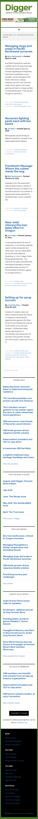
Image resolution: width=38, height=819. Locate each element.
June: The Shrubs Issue (14, 496)
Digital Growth (10, 780)
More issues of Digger (11, 519)
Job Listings (9, 793)
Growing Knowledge (21, 102)
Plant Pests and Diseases (13, 104)
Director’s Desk (11, 770)
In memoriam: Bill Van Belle (17, 448)
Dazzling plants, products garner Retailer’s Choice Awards (16, 621)
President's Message (21, 208)
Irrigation (23, 355)
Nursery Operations (20, 150)
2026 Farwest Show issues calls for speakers (16, 602)
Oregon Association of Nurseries (22, 813)
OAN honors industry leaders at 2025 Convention (19, 695)
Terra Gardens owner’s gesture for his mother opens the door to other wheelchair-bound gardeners (18, 411)
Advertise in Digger (12, 800)
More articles (8, 583)
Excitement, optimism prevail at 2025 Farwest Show (18, 611)
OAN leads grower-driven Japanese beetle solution (16, 431)
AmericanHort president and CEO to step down (17, 440)
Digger (16, 353)
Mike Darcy (9, 773)
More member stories (11, 703)
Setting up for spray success (18, 299)
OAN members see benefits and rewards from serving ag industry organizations (18, 676)
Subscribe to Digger (12, 796)
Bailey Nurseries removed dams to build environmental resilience (17, 389)
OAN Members (11, 757)
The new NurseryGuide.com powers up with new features (18, 399)
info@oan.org (22, 723)
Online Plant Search (12, 803)
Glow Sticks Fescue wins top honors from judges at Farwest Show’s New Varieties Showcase (19, 646)
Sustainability (10, 154)
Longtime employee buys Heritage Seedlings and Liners (18, 456)
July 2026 (7, 490)
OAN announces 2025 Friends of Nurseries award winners (18, 422)
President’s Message (13, 777)
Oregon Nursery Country (14, 761)
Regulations (22, 285)
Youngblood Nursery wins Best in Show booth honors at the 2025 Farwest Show (18, 633)
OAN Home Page (12, 790)
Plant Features (10, 754)
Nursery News (19, 281)
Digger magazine (19, 8)
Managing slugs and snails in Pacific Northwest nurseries (18, 48)
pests (30, 283)
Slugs (29, 106)
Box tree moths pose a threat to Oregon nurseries (18, 537)
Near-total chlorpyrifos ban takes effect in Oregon (16, 226)
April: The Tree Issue (13, 512)
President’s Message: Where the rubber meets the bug (19, 168)
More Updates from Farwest (14, 656)
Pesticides (24, 283)
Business (17, 283)
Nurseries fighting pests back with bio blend (18, 121)
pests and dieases (20, 106)
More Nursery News (10, 464)
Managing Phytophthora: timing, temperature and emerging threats (15, 547)
